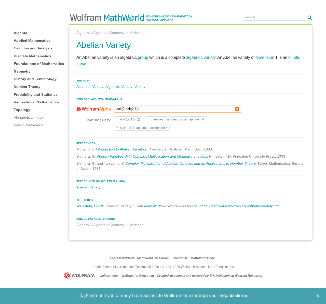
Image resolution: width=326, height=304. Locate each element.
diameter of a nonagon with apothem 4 (177, 119)
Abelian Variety (88, 187)
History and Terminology (35, 79)
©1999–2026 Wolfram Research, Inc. (187, 267)
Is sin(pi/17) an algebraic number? (143, 128)
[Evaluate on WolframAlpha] (236, 108)
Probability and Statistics (36, 94)
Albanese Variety (89, 87)
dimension (264, 57)
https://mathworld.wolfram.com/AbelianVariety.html (239, 206)
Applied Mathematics (32, 40)
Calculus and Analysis (33, 48)
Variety (139, 87)
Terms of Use (225, 267)
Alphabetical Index (28, 117)
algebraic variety (200, 57)
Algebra (20, 33)
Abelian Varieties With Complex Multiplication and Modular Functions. (152, 156)
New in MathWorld (28, 125)
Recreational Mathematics (36, 102)
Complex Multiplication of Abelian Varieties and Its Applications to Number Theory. (190, 163)
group (143, 57)
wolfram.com (109, 276)
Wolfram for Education (137, 276)
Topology (22, 110)
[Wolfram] (80, 276)
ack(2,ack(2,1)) (129, 119)
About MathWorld (122, 258)
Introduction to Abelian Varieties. (121, 149)
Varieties (136, 33)
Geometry (22, 71)
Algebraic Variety (118, 87)
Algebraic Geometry (109, 33)
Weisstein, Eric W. (90, 206)
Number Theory (27, 87)
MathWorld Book (203, 258)
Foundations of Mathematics (39, 64)
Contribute (180, 258)
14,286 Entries (102, 267)
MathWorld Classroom (153, 258)
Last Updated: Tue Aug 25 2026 (137, 267)
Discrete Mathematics (32, 56)
